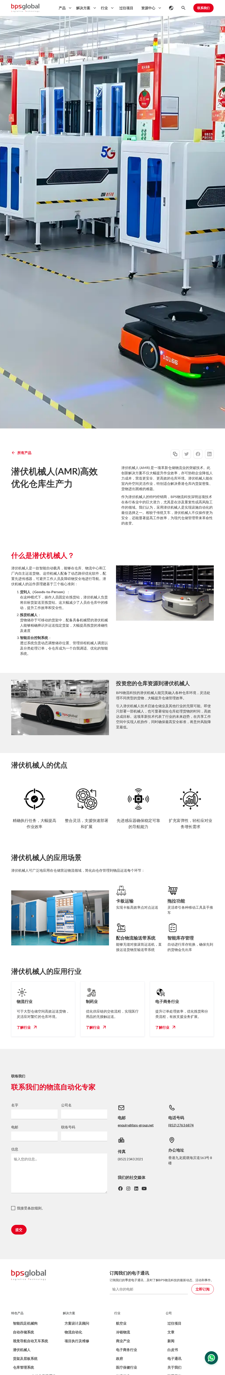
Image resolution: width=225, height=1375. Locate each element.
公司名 (66, 1105)
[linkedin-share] (209, 454)
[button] (64, 8)
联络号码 (68, 1127)
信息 (14, 1149)
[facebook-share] (198, 454)
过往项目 (126, 8)
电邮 (14, 1127)
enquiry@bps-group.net (136, 1125)
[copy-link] (175, 454)
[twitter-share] (186, 454)
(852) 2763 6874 (181, 1125)
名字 (14, 1105)
